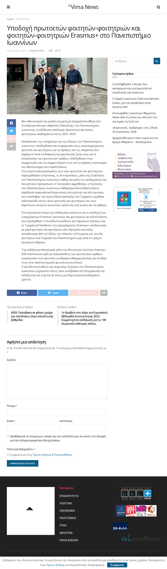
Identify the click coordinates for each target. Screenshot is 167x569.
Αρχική (10, 19)
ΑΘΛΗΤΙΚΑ (66, 533)
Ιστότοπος (66, 421)
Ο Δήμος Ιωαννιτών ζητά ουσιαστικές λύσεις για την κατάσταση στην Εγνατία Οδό (135, 103)
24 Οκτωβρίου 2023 (16, 50)
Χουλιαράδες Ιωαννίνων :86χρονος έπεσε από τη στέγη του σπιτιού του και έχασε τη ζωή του (134, 117)
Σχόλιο (11, 360)
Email (11, 421)
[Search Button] (157, 61)
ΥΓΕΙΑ (63, 525)
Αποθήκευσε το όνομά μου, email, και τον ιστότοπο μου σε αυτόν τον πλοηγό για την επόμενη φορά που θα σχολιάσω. (58, 438)
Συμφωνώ (117, 565)
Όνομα (12, 406)
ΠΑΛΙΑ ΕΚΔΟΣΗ (69, 540)
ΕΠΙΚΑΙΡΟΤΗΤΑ (23, 19)
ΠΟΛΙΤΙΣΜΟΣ (68, 518)
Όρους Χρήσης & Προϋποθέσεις (52, 455)
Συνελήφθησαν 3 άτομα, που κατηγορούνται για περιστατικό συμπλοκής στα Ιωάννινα (132, 88)
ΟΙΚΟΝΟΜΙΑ (67, 510)
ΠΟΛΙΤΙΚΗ (66, 503)
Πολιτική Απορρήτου (21, 449)
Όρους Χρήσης (55, 565)
